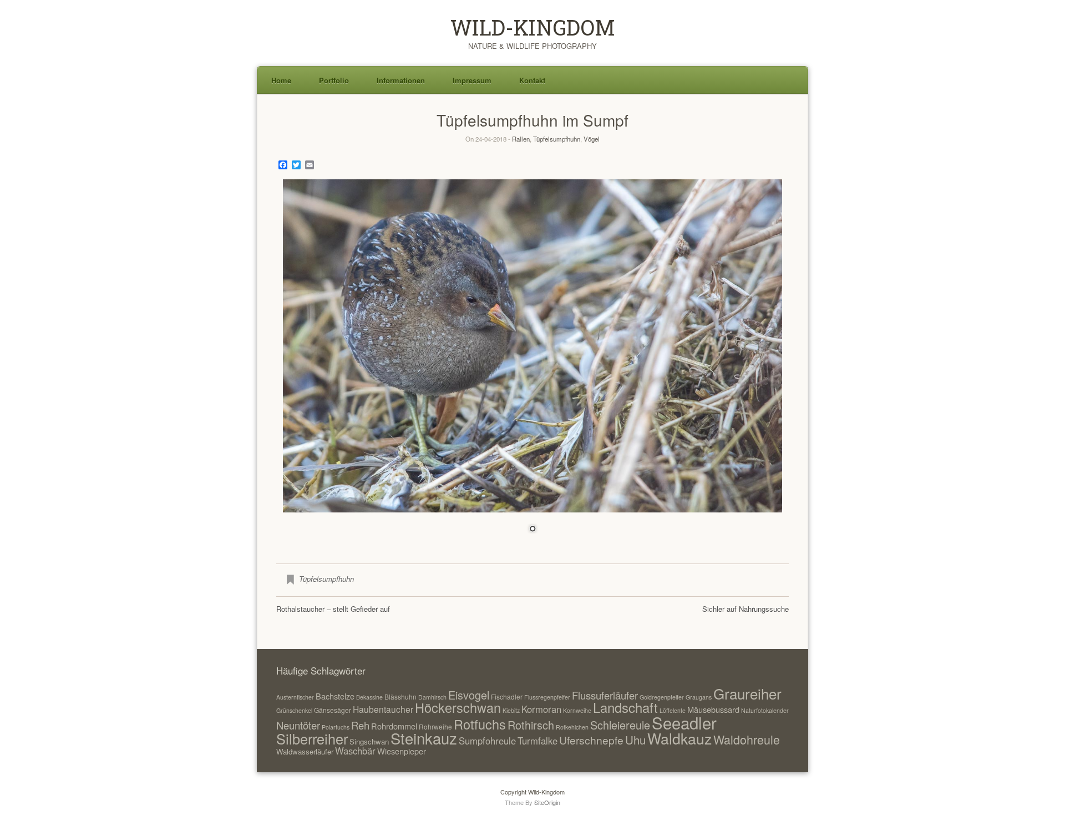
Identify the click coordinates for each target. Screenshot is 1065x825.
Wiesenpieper (401, 751)
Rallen (521, 138)
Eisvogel (468, 695)
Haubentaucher (383, 709)
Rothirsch (531, 725)
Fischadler (507, 696)
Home (281, 80)
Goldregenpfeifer (662, 697)
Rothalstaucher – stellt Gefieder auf (333, 608)
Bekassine (369, 697)
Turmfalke (537, 740)
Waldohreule (746, 739)
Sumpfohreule (487, 740)
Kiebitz (511, 710)
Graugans (699, 697)
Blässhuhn (400, 696)
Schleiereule (620, 725)
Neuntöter (298, 725)
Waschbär (355, 750)
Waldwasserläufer (304, 751)
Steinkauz (423, 738)
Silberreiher (312, 738)
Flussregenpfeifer (547, 697)
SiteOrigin (547, 802)
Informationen (401, 80)
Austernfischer (295, 697)
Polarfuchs (335, 727)
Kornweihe (577, 710)
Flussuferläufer (605, 695)
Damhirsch (432, 697)
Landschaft (625, 707)
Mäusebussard (713, 709)
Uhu (635, 739)
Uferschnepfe (591, 739)
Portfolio (334, 80)
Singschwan (369, 741)
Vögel (592, 138)
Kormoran (541, 709)
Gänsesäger (332, 710)
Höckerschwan (458, 707)
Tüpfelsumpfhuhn (556, 138)
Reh (360, 725)
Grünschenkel (294, 710)
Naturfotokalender (765, 710)
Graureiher (747, 693)
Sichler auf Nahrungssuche (745, 608)
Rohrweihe (435, 726)
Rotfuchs (480, 724)
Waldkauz (679, 738)
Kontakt (532, 80)
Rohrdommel (394, 726)
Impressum (472, 80)
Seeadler (684, 722)
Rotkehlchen (572, 727)
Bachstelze (335, 696)
